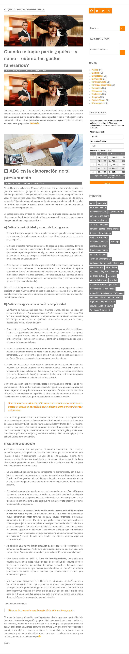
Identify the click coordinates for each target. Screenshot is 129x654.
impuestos (94, 272)
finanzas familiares (98, 254)
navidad (113, 280)
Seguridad (94, 302)
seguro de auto (108, 302)
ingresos (105, 272)
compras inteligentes (99, 220)
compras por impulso (99, 224)
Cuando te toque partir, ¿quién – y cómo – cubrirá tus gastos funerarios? (40, 58)
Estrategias (97, 79)
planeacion (114, 284)
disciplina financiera (99, 237)
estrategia (115, 242)
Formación (97, 88)
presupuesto (109, 289)
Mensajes (112, 276)
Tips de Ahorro (98, 100)
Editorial (96, 73)
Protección (97, 94)
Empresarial (97, 76)
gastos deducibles (115, 263)
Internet (114, 272)
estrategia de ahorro (99, 246)
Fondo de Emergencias (100, 259)
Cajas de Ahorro (115, 212)
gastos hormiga (96, 267)
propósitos (94, 293)
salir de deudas (115, 297)
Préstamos (118, 293)
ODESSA (28, 71)
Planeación (40, 71)
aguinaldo (102, 203)
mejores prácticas (97, 276)
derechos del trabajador (100, 233)
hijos (108, 267)
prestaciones (95, 289)
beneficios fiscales (98, 212)
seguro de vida (96, 306)
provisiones (106, 293)
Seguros (96, 97)
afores (92, 203)
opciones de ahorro (98, 284)
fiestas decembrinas (99, 250)
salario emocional (98, 297)
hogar (114, 267)
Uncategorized (98, 103)
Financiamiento (99, 82)
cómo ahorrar (113, 229)
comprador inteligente (99, 216)
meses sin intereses (98, 280)
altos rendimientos (98, 207)
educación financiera (99, 242)
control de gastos (97, 229)
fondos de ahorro (97, 263)
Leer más (34, 123)
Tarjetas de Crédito (98, 310)
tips (110, 310)
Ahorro (95, 70)
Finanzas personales (101, 85)
